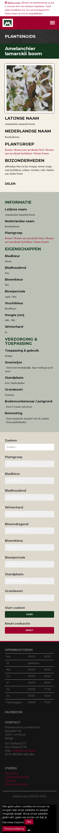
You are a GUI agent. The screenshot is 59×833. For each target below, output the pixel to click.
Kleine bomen (41, 153)
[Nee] (29, 830)
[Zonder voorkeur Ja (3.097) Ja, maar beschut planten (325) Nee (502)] (29, 514)
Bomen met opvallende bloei (29, 149)
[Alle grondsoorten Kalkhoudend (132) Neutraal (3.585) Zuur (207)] (29, 598)
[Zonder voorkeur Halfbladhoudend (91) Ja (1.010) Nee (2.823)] (29, 497)
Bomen (9, 149)
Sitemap (10, 780)
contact (14, 13)
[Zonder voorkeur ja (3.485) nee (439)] (29, 530)
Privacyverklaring (16, 784)
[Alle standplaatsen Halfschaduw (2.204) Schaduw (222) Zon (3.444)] (29, 581)
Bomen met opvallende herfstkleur (29, 151)
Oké (29, 821)
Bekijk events (14, 2)
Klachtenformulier (17, 777)
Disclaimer (11, 773)
